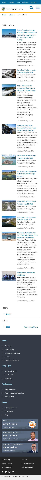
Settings (33, 2)
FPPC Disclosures (27, 467)
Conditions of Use (11, 407)
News (11, 15)
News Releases (10, 389)
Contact (11, 2)
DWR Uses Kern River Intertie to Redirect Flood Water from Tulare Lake (26, 127)
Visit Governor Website (8, 427)
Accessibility (6, 467)
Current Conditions (22, 2)
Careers (7, 357)
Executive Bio (9, 349)
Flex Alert (8, 378)
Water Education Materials (14, 393)
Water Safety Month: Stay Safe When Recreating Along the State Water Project (27, 235)
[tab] (20, 314)
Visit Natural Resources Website (10, 439)
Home (4, 15)
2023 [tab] (8, 327)
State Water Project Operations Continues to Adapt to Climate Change (26, 88)
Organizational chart (12, 353)
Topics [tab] (8, 314)
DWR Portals (9, 397)
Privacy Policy (7, 463)
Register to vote (11, 371)
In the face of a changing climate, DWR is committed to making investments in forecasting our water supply (27, 35)
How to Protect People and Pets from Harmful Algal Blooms (27, 173)
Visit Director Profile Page (9, 450)
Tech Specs (9, 411)
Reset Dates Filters (31, 327)
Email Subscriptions (12, 360)
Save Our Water (10, 375)
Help (6, 415)
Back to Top (6, 459)
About (4, 2)
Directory (8, 346)
